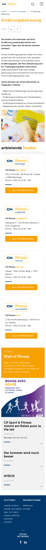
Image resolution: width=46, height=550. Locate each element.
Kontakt (8, 522)
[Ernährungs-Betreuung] (23, 126)
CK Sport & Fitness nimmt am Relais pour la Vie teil (22, 426)
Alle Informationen (22, 190)
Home (3, 11)
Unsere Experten (11, 516)
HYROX (9, 476)
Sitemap (26, 509)
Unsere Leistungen (18, 11)
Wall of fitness (11, 512)
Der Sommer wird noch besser (21, 454)
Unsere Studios (11, 506)
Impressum (28, 506)
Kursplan (8, 519)
